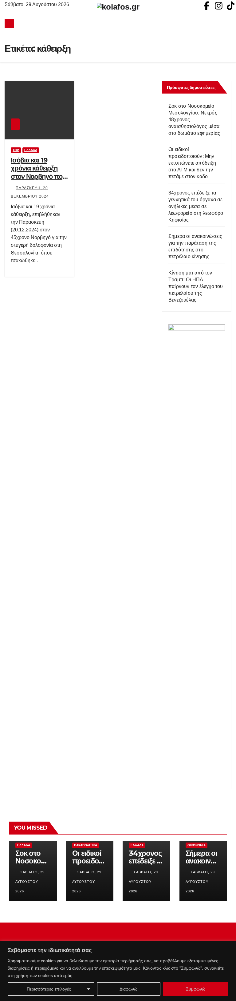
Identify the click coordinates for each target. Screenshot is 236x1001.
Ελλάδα (30, 150)
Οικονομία (196, 845)
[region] (118, 971)
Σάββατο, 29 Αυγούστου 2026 (30, 881)
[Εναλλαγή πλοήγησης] (119, 23)
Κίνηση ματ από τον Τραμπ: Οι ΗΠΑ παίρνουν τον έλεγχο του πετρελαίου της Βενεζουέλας (195, 286)
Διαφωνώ (128, 989)
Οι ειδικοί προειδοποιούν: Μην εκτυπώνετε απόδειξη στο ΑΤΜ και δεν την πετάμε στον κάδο (192, 163)
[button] (227, 23)
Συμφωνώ (195, 989)
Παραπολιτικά (85, 845)
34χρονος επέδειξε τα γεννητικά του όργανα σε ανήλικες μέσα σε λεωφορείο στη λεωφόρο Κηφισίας (195, 206)
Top (16, 150)
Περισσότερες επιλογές (49, 989)
